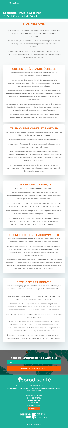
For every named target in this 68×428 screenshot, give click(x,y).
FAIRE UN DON (34, 408)
